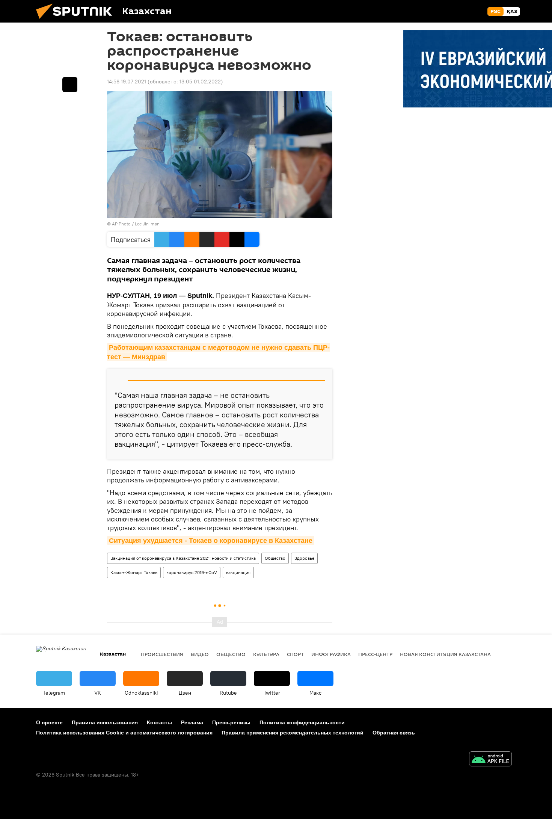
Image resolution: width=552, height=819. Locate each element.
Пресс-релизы (231, 722)
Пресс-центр (375, 654)
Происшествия (162, 654)
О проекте (49, 722)
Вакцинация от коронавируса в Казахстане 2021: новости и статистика (183, 558)
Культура (266, 654)
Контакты (159, 722)
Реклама (192, 722)
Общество (275, 558)
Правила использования (105, 722)
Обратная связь (394, 733)
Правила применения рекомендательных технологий (292, 733)
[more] (69, 84)
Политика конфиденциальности (302, 722)
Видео (200, 654)
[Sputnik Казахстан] (77, 20)
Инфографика (331, 654)
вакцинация (238, 572)
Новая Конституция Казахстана (445, 654)
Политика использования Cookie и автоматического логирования (124, 733)
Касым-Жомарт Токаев (133, 572)
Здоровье (304, 558)
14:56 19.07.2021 (126, 81)
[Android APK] (490, 759)
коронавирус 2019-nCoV (191, 572)
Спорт (295, 654)
